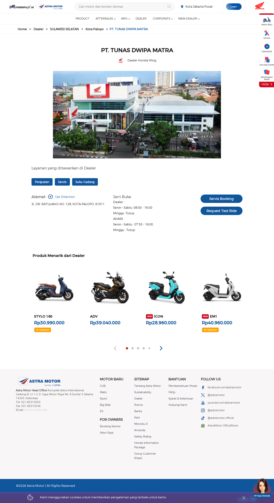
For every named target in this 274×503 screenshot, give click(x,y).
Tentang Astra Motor (147, 386)
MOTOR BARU (111, 379)
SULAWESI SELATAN (64, 29)
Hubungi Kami (178, 405)
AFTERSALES (104, 19)
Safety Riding (142, 436)
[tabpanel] (54, 297)
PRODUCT (82, 19)
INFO (124, 19)
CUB (103, 386)
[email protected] (35, 410)
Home (22, 29)
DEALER (141, 19)
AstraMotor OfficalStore (223, 425)
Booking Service (110, 426)
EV (101, 411)
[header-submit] (169, 6)
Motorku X (141, 424)
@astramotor (216, 395)
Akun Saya (106, 432)
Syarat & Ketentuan (181, 398)
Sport (103, 398)
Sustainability (142, 392)
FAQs (172, 392)
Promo (138, 405)
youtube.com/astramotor (224, 403)
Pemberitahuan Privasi (183, 386)
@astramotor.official (221, 418)
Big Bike (105, 405)
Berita (138, 411)
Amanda (139, 430)
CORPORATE (161, 19)
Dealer (38, 29)
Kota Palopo (95, 29)
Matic (103, 392)
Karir (137, 417)
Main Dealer (187, 19)
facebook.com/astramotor (224, 387)
